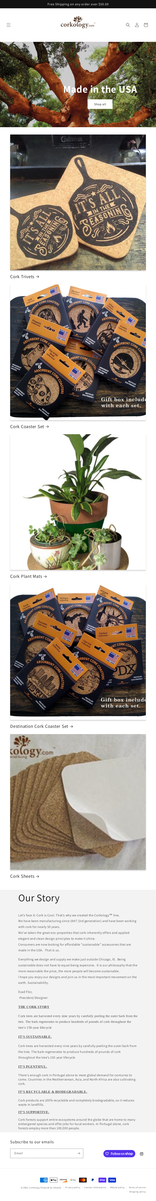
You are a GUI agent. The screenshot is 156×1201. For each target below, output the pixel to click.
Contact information (95, 1187)
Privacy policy (72, 1187)
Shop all (100, 104)
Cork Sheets (22, 876)
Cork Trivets (22, 276)
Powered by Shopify (50, 1187)
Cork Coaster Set (27, 426)
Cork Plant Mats (26, 576)
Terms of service (137, 1187)
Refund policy (117, 1187)
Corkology (34, 1187)
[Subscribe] (78, 1153)
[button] (8, 25)
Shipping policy (137, 1191)
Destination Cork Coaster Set (39, 726)
